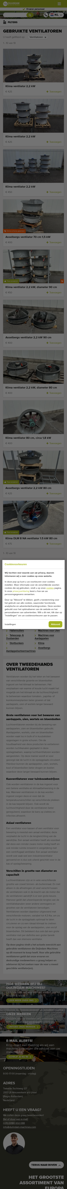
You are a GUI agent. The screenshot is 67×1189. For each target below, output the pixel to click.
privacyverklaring (21, 591)
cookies (50, 588)
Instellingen (10, 624)
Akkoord (55, 624)
